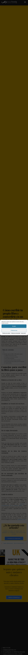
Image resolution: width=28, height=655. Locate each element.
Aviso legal (23, 333)
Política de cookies (6, 333)
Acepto (14, 326)
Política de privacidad (15, 333)
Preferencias (14, 330)
